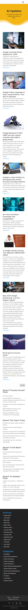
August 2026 (7, 515)
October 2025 (7, 534)
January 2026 (8, 530)
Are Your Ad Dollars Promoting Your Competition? (11, 217)
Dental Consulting (9, 559)
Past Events (16, 597)
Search (22, 385)
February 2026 (8, 527)
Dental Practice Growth (10, 568)
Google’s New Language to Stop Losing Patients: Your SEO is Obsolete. (14, 94)
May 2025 (6, 546)
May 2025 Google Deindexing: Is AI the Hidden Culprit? (11, 298)
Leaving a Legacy (7, 396)
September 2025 (8, 537)
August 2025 (7, 539)
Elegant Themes (14, 606)
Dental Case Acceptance (10, 556)
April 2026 (6, 522)
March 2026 (7, 525)
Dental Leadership (9, 561)
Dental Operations (9, 563)
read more (6, 67)
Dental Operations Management (12, 566)
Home (8, 597)
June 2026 (7, 517)
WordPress (15, 608)
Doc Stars (6, 575)
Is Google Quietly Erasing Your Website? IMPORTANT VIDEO (14, 253)
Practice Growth (8, 580)
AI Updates (7, 554)
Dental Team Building (10, 573)
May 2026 (6, 520)
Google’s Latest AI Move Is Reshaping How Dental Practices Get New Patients (14, 179)
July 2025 (6, 542)
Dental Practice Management (12, 571)
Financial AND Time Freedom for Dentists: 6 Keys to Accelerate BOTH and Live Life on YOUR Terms (14, 400)
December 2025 (8, 532)
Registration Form (13, 599)
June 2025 (7, 544)
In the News (7, 578)
